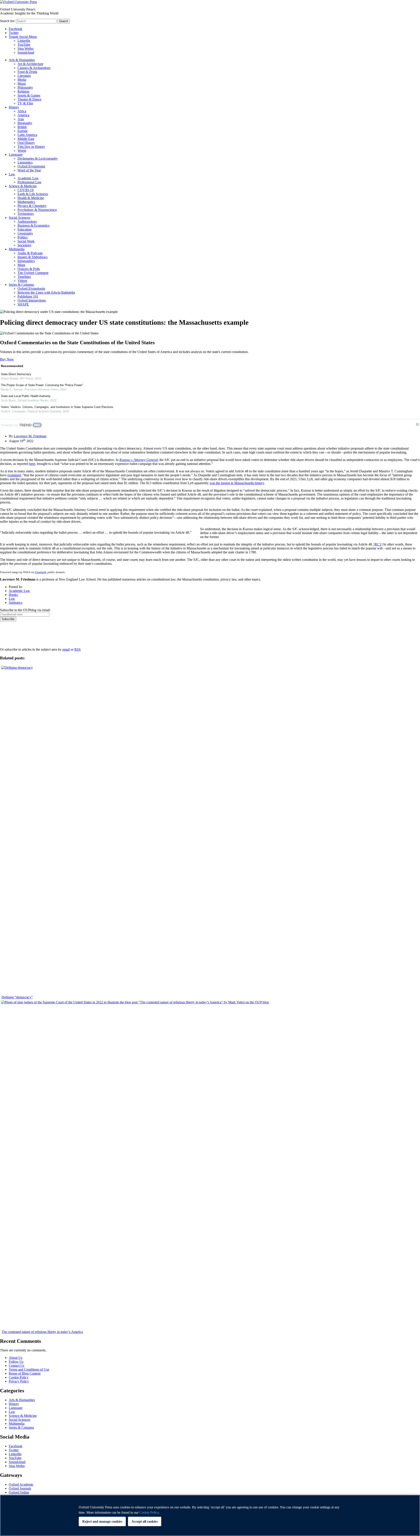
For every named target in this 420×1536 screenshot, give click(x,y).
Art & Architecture (30, 64)
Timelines (24, 277)
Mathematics (26, 202)
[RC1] (378, 544)
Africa (22, 111)
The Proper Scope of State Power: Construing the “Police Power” (42, 385)
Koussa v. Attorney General (138, 460)
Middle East (26, 139)
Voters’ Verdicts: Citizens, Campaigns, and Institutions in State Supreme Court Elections (57, 407)
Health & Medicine (31, 198)
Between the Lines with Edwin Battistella (46, 292)
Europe (23, 131)
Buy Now (7, 359)
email (66, 649)
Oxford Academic (21, 1484)
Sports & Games (29, 95)
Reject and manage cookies (102, 1521)
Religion (23, 91)
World (22, 150)
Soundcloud (26, 52)
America (23, 115)
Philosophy (25, 87)
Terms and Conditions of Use (29, 1369)
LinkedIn (24, 40)
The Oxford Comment (33, 273)
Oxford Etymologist (31, 166)
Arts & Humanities (22, 60)
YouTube (24, 44)
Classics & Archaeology (34, 68)
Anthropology (27, 221)
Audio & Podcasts (30, 253)
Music (22, 83)
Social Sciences (19, 217)
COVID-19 (25, 190)
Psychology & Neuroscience (37, 210)
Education (25, 229)
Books (13, 595)
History (14, 107)
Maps (21, 265)
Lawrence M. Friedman (30, 436)
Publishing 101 (28, 296)
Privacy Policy (12, 636)
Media (22, 79)
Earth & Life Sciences (33, 194)
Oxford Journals (20, 1488)
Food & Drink (27, 72)
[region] (210, 1515)
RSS (77, 649)
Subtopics (15, 602)
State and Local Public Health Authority (26, 396)
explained (14, 475)
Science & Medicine (23, 186)
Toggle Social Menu (23, 37)
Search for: (7, 21)
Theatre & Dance (29, 99)
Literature (24, 76)
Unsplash (40, 572)
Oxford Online (19, 1492)
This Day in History (31, 146)
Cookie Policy (18, 1377)
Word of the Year (29, 170)
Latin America (27, 135)
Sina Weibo (25, 48)
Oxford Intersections (32, 300)
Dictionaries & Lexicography (38, 158)
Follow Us (16, 1361)
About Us (15, 1357)
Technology (26, 213)
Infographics (26, 261)
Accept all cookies (144, 1521)
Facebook (15, 29)
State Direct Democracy (16, 374)
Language (16, 154)
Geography (25, 233)
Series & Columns (21, 284)
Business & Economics (33, 225)
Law (12, 174)
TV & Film (25, 103)
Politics (23, 237)
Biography (25, 123)
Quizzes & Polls (29, 269)
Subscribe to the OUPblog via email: (25, 610)
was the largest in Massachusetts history (237, 483)
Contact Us (16, 1365)
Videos (22, 280)
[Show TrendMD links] (417, 424)
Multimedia (16, 249)
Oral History (26, 143)
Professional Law (30, 182)
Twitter (14, 33)
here (32, 464)
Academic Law (28, 178)
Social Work (26, 241)
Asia (21, 119)
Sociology (25, 245)
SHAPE (23, 304)
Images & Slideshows (32, 257)
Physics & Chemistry (32, 206)
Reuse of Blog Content (24, 1373)
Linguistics (25, 162)
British (22, 127)
